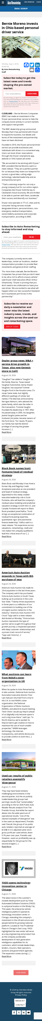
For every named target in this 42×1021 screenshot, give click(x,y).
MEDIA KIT (20, 1000)
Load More (21, 973)
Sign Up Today (12, 326)
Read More (6, 432)
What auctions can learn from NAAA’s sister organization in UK (16, 678)
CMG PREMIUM (29, 2)
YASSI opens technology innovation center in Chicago (16, 886)
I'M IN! (31, 237)
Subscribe (32, 94)
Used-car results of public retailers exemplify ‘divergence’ (17, 779)
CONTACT (20, 1005)
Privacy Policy (13, 101)
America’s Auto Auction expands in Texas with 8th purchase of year (17, 576)
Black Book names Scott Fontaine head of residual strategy (17, 472)
